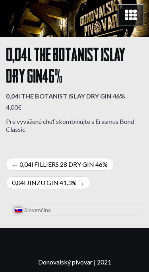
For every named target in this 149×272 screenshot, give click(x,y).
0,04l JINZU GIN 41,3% (44, 182)
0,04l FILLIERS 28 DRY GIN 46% (63, 164)
